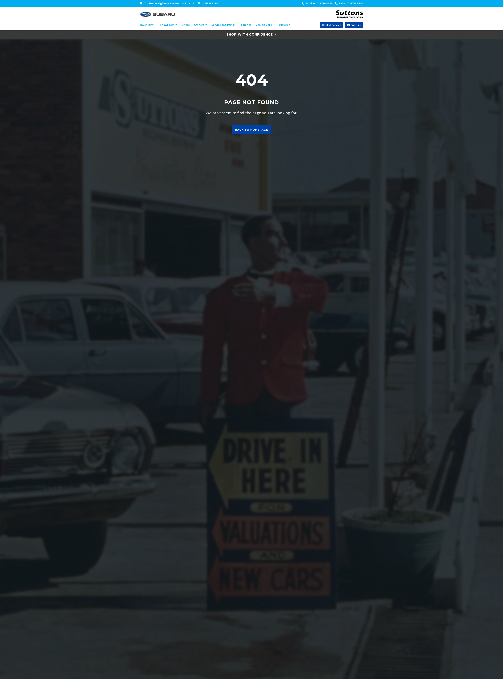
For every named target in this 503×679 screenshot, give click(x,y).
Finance (246, 25)
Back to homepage (251, 129)
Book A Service (331, 25)
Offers (185, 25)
